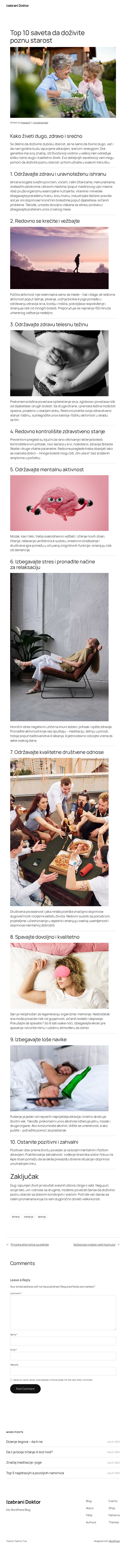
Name (14, 1334)
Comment (16, 1293)
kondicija (28, 1216)
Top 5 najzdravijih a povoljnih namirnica (35, 1473)
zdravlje (42, 1216)
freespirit (25, 122)
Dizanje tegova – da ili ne (24, 1442)
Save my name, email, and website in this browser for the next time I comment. (53, 1379)
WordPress (114, 1541)
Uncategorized (40, 122)
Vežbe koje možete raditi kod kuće (94, 1244)
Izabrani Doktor (17, 5)
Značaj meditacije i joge (24, 1462)
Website (14, 1364)
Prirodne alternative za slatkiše (30, 1244)
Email (13, 1349)
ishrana (16, 1216)
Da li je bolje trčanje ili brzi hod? (29, 1452)
